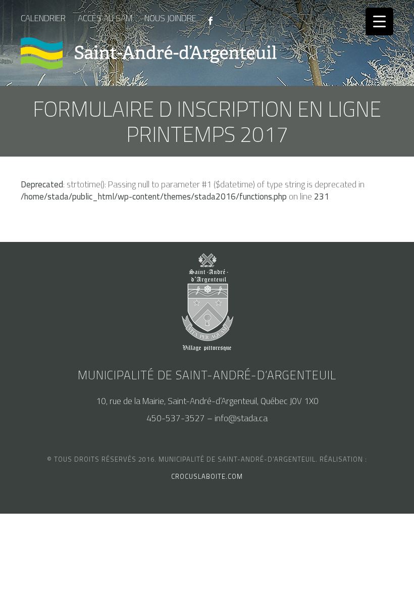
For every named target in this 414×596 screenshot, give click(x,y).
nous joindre (170, 18)
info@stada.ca (241, 418)
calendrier (43, 18)
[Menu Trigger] (379, 21)
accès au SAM (105, 18)
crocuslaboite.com (207, 476)
